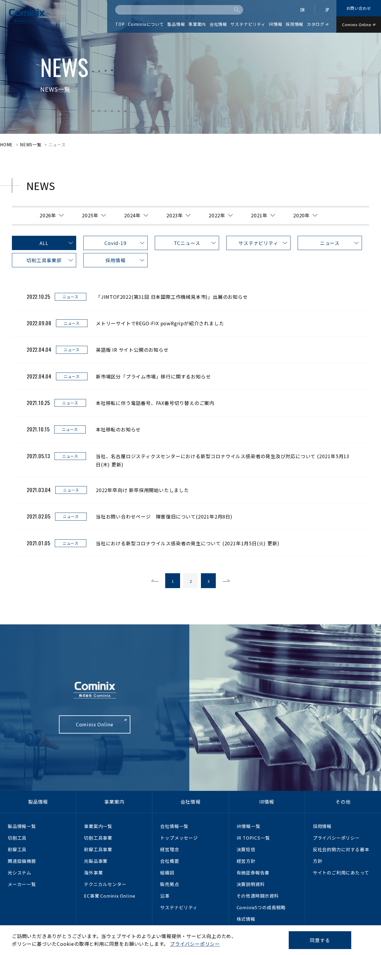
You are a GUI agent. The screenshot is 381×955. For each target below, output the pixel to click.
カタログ (315, 24)
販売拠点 (169, 884)
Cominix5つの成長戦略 (261, 907)
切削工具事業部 (44, 260)
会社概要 (169, 861)
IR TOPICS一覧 (253, 838)
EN (302, 9)
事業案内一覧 (98, 826)
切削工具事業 (98, 838)
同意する (320, 940)
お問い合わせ (358, 8)
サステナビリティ (258, 242)
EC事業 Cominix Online (109, 896)
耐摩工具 (17, 849)
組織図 (167, 872)
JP (327, 9)
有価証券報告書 (253, 872)
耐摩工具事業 (98, 849)
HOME (6, 144)
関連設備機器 (22, 861)
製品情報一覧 (22, 826)
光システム (19, 872)
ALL (44, 242)
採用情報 (115, 260)
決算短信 (246, 849)
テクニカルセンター (105, 884)
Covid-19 (115, 242)
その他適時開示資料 (258, 896)
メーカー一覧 (22, 884)
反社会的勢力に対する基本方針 (341, 855)
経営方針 (246, 861)
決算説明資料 (251, 884)
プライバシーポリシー (336, 838)
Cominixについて (146, 24)
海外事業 (93, 872)
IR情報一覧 (248, 826)
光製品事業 (95, 861)
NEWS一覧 (30, 144)
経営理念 (169, 849)
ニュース (330, 242)
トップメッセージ (179, 838)
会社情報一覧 (174, 826)
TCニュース (187, 242)
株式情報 (246, 919)
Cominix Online (356, 24)
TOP (119, 24)
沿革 (165, 896)
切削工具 (17, 838)
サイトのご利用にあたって (341, 872)
